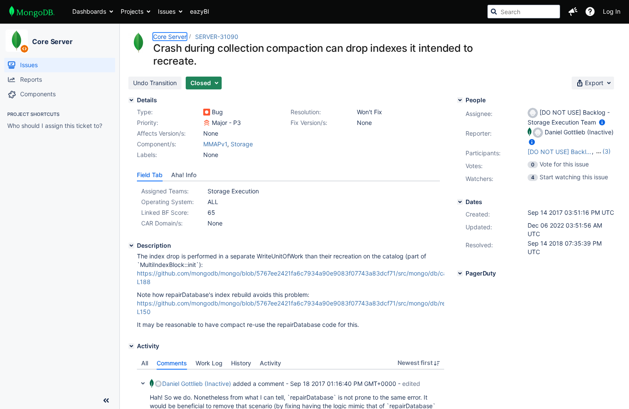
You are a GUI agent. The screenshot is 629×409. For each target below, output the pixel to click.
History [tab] (241, 363)
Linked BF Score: (165, 212)
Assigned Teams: (165, 191)
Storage (242, 144)
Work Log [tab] (209, 363)
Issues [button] (166, 11)
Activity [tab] (270, 363)
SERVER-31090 (216, 36)
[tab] (150, 175)
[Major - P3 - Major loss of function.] (206, 122)
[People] (460, 100)
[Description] (131, 246)
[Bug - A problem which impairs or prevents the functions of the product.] (206, 112)
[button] (573, 11)
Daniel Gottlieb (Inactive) (196, 383)
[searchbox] (523, 11)
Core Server (52, 41)
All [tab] (144, 363)
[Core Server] (16, 40)
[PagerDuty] (460, 273)
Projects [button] (132, 11)
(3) (606, 151)
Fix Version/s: (309, 122)
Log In (611, 11)
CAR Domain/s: (162, 223)
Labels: (147, 154)
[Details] (131, 100)
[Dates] (460, 202)
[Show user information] (602, 122)
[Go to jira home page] (31, 11)
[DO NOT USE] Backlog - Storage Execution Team (560, 151)
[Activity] (131, 346)
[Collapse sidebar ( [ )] (106, 400)
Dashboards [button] (89, 11)
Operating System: (167, 201)
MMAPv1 (215, 144)
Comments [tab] (172, 363)
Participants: (483, 153)
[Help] (590, 11)
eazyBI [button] (199, 11)
